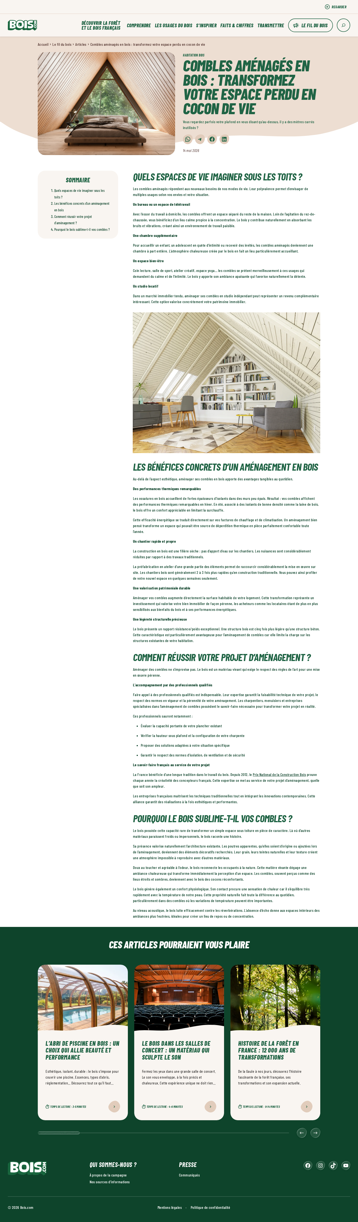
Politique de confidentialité (210, 1207)
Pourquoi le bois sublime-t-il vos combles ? (82, 229)
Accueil (43, 44)
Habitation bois (193, 55)
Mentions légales (170, 1207)
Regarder (339, 6)
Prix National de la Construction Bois (279, 774)
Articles (80, 44)
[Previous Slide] (302, 1133)
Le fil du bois (314, 25)
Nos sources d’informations (110, 1181)
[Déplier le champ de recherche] (343, 25)
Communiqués (189, 1175)
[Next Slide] (315, 1133)
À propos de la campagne (108, 1175)
